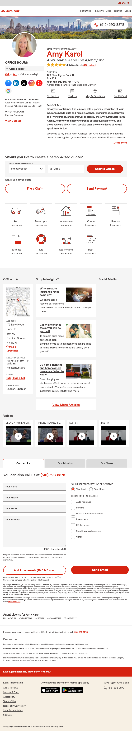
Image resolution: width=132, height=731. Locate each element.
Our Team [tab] (107, 463)
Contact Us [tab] (23, 463)
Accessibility (9, 697)
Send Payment (97, 188)
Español (122, 3)
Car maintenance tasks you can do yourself (50, 328)
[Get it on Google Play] (72, 690)
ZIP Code (55, 169)
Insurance (85, 11)
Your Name (11, 486)
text (15, 74)
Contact (118, 11)
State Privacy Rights (13, 710)
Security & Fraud (11, 692)
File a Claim (35, 188)
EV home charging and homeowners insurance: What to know (52, 369)
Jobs (108, 11)
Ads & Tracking (10, 688)
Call (7, 74)
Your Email (11, 508)
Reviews (99, 11)
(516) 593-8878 (15, 377)
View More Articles (66, 404)
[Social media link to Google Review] (8, 91)
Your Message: (13, 519)
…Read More (120, 142)
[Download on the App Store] (50, 690)
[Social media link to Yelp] (39, 83)
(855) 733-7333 (14, 602)
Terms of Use (9, 701)
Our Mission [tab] (65, 463)
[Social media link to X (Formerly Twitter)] (24, 83)
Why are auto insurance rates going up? (49, 291)
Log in (128, 11)
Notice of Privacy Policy (14, 706)
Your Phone (11, 497)
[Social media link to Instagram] (31, 83)
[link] (10, 11)
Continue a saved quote (18, 180)
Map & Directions (12, 349)
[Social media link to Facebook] (8, 83)
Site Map (7, 715)
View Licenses (13, 121)
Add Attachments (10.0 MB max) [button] (35, 570)
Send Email (100, 569)
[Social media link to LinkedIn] (16, 83)
